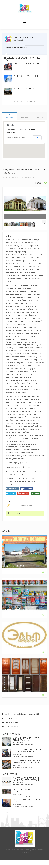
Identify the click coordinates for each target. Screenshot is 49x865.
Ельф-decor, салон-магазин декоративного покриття (20, 644)
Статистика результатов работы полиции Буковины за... (29, 751)
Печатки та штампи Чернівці (27, 64)
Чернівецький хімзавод (17, 609)
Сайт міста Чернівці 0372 (25, 37)
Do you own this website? (16, 138)
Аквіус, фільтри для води (26, 76)
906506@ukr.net (12, 726)
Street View (24, 117)
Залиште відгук (27, 505)
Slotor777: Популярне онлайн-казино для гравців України (28, 779)
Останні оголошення (26, 101)
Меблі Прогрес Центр (24, 89)
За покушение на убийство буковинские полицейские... (27, 762)
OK (37, 137)
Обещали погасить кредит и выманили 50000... (27, 739)
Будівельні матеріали (28, 177)
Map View (9, 117)
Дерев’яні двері (12, 689)
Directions (39, 117)
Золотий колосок (14, 566)
